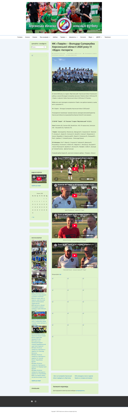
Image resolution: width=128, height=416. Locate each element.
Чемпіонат (108, 37)
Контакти (83, 37)
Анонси (27, 37)
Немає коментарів (72, 55)
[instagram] (35, 401)
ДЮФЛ (98, 37)
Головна (19, 37)
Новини (35, 37)
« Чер (33, 217)
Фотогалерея (55, 55)
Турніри (62, 37)
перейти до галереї (36, 185)
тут (60, 274)
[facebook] (32, 401)
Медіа (90, 37)
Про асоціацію (44, 37)
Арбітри (55, 37)
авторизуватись (80, 390)
